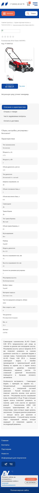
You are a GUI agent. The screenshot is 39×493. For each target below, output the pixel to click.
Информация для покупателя (13, 458)
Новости (5, 454)
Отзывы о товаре (10, 112)
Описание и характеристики (15, 107)
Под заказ (22, 86)
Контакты (5, 445)
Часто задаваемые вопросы (15, 116)
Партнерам (6, 449)
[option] (19, 60)
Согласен (30, 479)
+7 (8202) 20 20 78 (17, 4)
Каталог (10, 13)
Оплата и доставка (11, 121)
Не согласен (31, 482)
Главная (4, 440)
